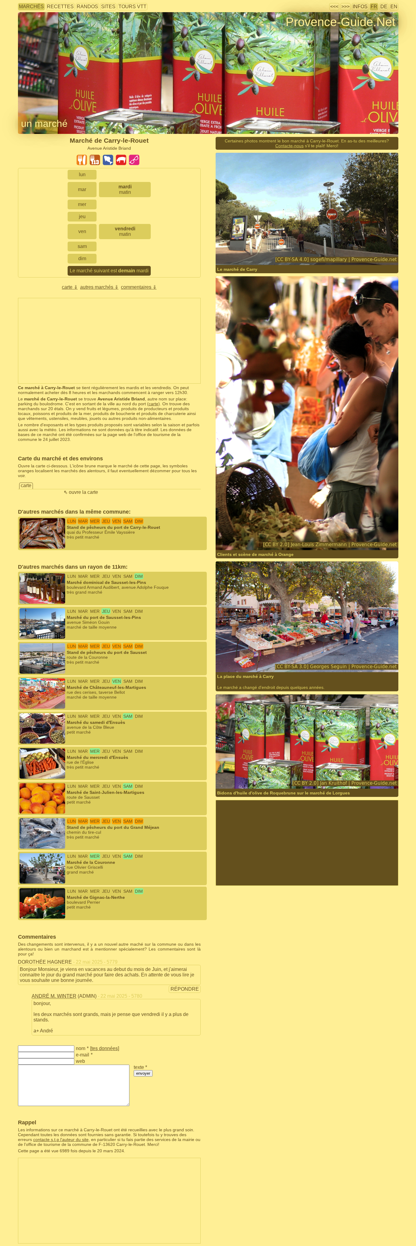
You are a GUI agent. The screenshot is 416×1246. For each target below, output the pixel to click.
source (291, 538)
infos (360, 6)
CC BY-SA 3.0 (318, 660)
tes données (104, 1048)
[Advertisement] (109, 340)
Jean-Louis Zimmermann (259, 538)
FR (374, 6)
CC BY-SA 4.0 (303, 253)
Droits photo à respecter (40, 32)
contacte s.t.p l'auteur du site (61, 1139)
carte (153, 403)
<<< (334, 6)
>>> (345, 6)
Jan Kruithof (247, 776)
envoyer (143, 1073)
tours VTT (132, 6)
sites (108, 6)
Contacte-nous (289, 145)
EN (393, 6)
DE (383, 6)
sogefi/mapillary (250, 253)
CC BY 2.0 (332, 538)
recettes (60, 6)
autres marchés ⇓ (99, 287)
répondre (185, 989)
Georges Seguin (250, 660)
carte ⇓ (70, 287)
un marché (44, 123)
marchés (31, 6)
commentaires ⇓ (139, 287)
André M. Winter (54, 996)
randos (87, 6)
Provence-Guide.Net (340, 22)
